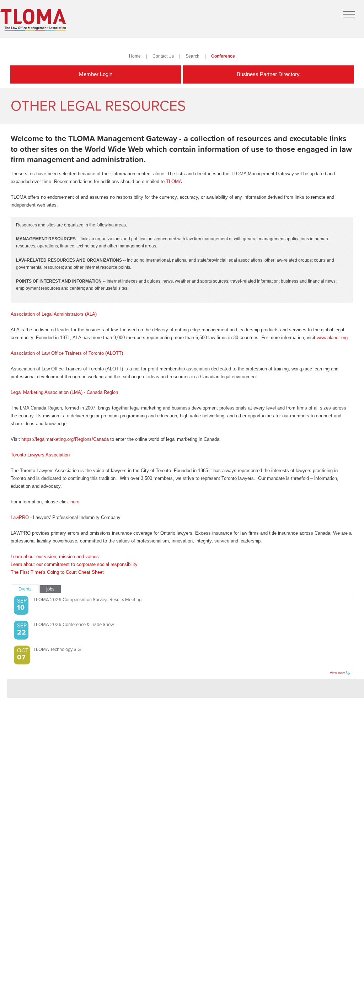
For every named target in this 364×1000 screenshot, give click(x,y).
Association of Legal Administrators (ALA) (54, 314)
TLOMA (174, 181)
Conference (223, 56)
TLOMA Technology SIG (57, 649)
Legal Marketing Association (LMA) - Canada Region (64, 392)
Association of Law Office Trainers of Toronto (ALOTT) (67, 353)
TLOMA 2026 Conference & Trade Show (73, 624)
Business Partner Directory (268, 74)
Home (135, 56)
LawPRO (20, 517)
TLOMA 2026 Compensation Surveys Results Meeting (87, 600)
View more (338, 673)
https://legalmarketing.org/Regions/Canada (65, 439)
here (74, 501)
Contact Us (163, 56)
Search (192, 56)
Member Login (95, 74)
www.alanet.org (332, 337)
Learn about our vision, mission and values (55, 556)
